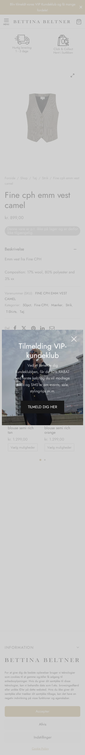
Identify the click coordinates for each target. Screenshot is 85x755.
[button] (42, 407)
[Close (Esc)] (74, 339)
